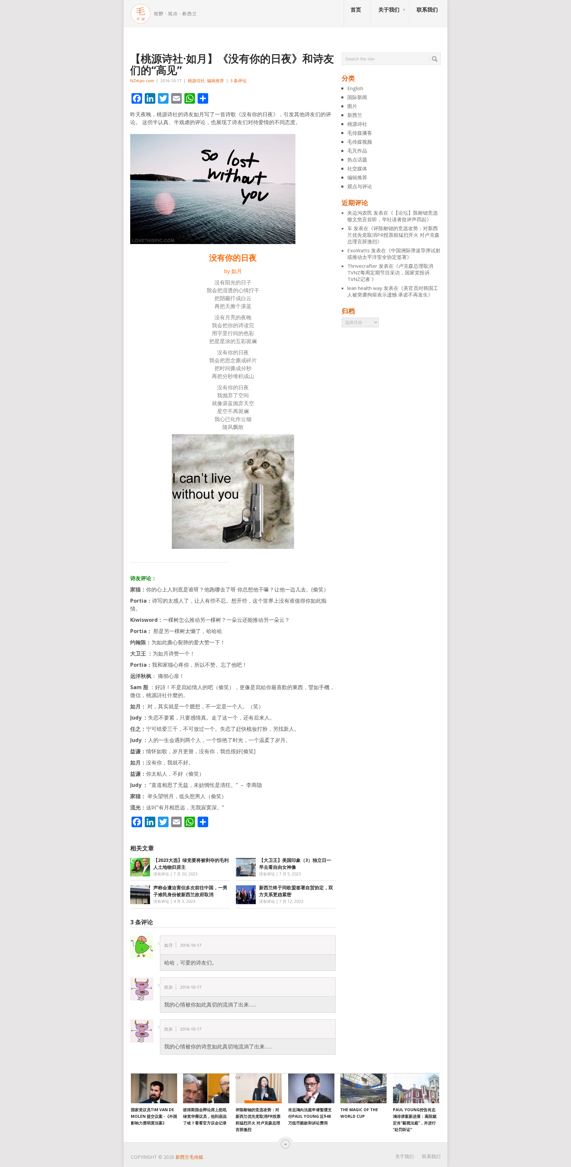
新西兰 (354, 115)
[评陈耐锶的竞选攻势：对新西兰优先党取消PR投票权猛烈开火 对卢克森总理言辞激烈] (259, 1088)
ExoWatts (358, 250)
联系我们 (427, 9)
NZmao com (142, 81)
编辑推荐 (215, 81)
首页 (356, 9)
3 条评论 (238, 81)
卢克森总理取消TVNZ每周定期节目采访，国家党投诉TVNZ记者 (390, 272)
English (355, 88)
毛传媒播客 (359, 132)
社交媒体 (357, 168)
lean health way (364, 288)
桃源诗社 (196, 81)
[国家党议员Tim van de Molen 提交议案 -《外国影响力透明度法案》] (154, 1088)
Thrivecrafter (362, 266)
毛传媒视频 (359, 141)
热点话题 (357, 159)
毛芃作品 (357, 150)
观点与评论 (359, 186)
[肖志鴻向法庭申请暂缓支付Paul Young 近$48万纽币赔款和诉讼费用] (311, 1088)
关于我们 (389, 9)
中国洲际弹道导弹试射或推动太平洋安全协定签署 (393, 253)
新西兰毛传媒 (189, 1157)
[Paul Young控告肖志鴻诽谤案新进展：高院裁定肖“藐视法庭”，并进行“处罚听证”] (416, 1088)
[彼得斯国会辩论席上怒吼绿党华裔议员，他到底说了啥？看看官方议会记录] (206, 1088)
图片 (352, 106)
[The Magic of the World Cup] (363, 1088)
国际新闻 (357, 97)
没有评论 (161, 874)
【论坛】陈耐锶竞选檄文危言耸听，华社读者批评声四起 (392, 216)
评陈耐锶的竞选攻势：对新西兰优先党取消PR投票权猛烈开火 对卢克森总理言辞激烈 (393, 235)
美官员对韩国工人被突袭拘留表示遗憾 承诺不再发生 (392, 291)
